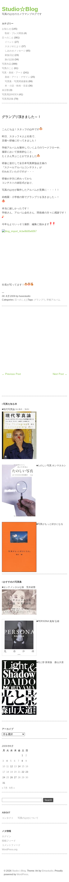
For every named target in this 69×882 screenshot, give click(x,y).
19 (11, 772)
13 (15, 766)
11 (7, 766)
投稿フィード (9, 840)
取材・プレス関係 (14, 33)
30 (26, 777)
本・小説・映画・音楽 (16, 85)
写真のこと (7, 68)
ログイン (6, 836)
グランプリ (39, 299)
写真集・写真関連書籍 (16, 81)
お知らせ (6, 29)
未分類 (5, 90)
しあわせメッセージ (15, 50)
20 (15, 772)
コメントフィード (11, 845)
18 (7, 772)
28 (19, 777)
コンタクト (7, 818)
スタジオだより (13, 46)
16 (26, 766)
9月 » (12, 788)
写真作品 (6, 64)
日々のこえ (7, 37)
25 (7, 777)
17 (3, 772)
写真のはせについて (28, 818)
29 (23, 777)
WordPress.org (9, 849)
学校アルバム (53, 299)
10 (3, 766)
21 (19, 772)
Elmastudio (47, 870)
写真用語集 (7, 99)
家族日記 (9, 55)
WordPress (22, 874)
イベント (9, 42)
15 (23, 766)
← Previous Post (11, 374)
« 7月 (4, 788)
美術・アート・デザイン (17, 77)
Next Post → (60, 374)
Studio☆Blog (20, 9)
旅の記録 (9, 59)
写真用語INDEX (10, 94)
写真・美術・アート (12, 72)
